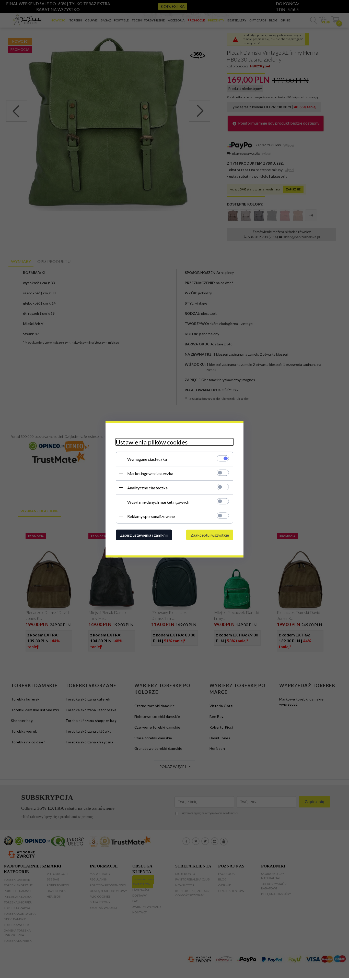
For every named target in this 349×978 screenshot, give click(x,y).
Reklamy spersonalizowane (151, 516)
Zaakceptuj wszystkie (210, 534)
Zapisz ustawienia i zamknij (144, 534)
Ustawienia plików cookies (152, 441)
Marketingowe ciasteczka (150, 473)
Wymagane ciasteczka (147, 458)
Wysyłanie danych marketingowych (158, 501)
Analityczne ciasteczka (147, 487)
